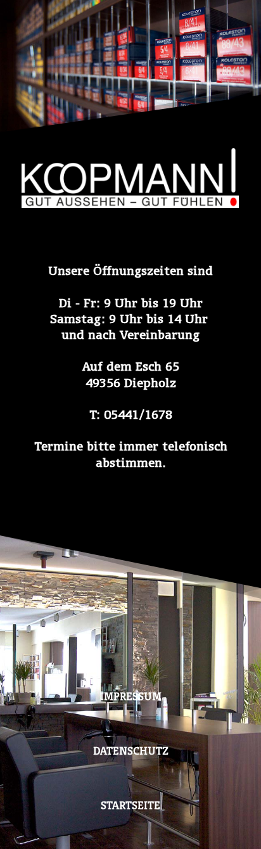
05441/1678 (138, 414)
